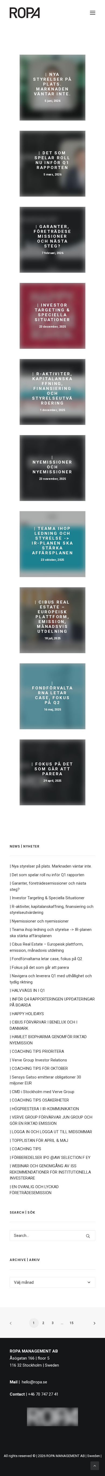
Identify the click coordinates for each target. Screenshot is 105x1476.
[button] (92, 12)
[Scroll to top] (94, 1465)
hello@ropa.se (34, 1382)
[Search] (52, 1235)
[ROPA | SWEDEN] (25, 12)
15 (72, 1323)
